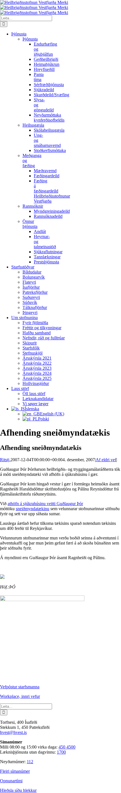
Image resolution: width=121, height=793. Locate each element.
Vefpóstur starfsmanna (19, 686)
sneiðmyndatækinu (32, 508)
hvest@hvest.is (13, 732)
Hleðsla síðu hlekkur (18, 790)
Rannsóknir (33, 206)
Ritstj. (5, 459)
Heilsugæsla (33, 125)
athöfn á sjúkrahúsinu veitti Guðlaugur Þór (45, 503)
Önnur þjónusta (30, 224)
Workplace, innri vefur (20, 696)
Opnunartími (11, 780)
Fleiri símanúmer (15, 771)
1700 (61, 752)
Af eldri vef (106, 459)
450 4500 (67, 747)
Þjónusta (30, 39)
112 (30, 761)
